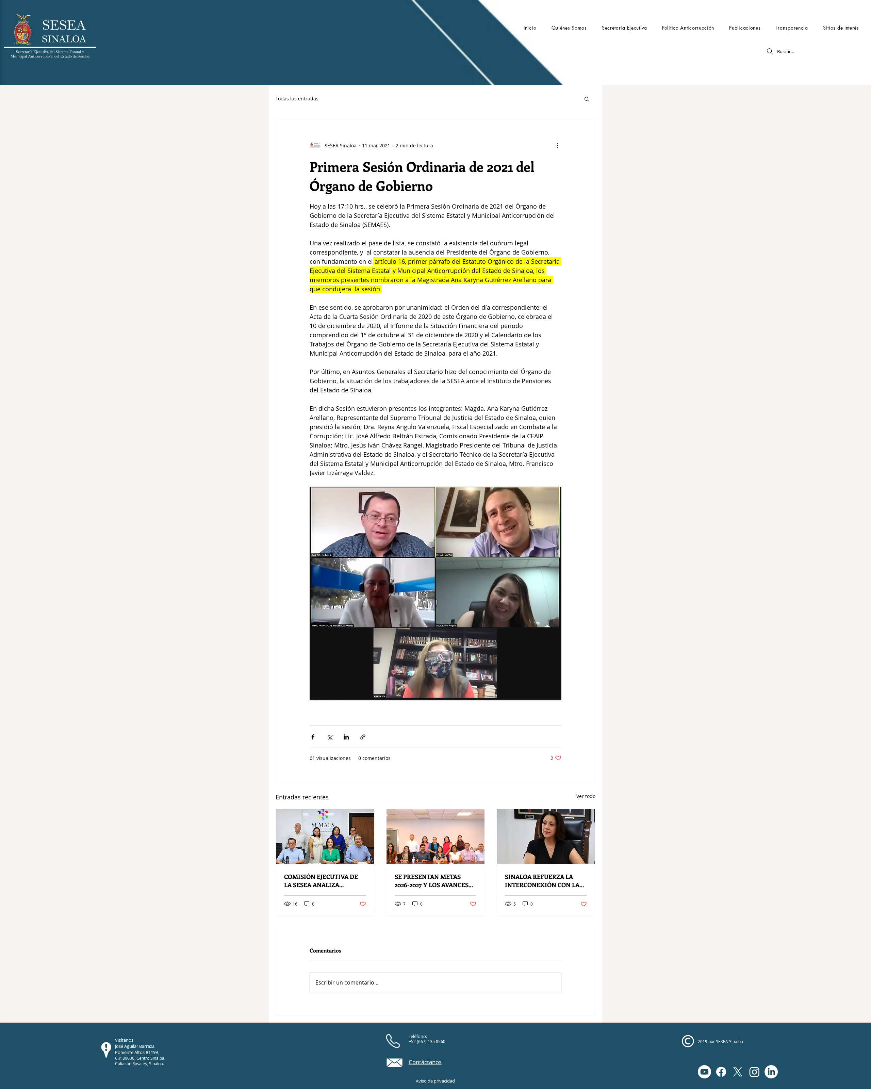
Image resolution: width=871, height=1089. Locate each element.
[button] (569, 27)
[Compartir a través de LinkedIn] (346, 737)
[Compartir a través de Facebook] (313, 737)
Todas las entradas (297, 98)
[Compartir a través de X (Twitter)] (329, 737)
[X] (737, 1071)
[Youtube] (704, 1071)
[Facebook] (721, 1071)
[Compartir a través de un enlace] (363, 737)
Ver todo (585, 796)
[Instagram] (754, 1071)
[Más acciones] (557, 145)
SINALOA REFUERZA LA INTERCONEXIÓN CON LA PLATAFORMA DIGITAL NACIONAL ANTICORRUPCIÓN (542, 881)
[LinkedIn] (771, 1071)
